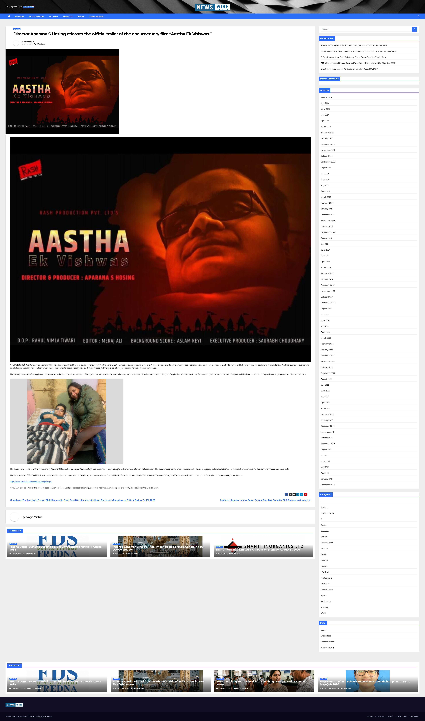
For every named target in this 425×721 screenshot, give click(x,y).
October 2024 (327, 226)
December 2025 (328, 144)
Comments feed (327, 642)
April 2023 (325, 332)
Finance (324, 548)
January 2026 (327, 138)
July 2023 (325, 314)
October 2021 (326, 438)
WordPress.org (327, 647)
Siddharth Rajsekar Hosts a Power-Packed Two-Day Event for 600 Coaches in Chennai (264, 500)
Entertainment (36, 16)
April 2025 (325, 191)
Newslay (37, 716)
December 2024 (328, 215)
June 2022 (325, 391)
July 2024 (325, 244)
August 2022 (326, 379)
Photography (326, 578)
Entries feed (326, 636)
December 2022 (328, 355)
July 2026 (325, 103)
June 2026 (325, 109)
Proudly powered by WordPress (17, 716)
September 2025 (328, 162)
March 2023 (326, 338)
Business (19, 16)
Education (325, 531)
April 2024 (325, 262)
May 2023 (325, 326)
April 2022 (325, 402)
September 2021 (328, 444)
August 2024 (326, 238)
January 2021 (327, 479)
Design (324, 525)
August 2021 (326, 449)
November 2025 (328, 150)
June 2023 (325, 320)
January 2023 (327, 350)
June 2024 (325, 250)
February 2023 (327, 344)
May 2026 (325, 115)
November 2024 (328, 220)
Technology (326, 601)
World (323, 613)
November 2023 (328, 291)
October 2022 (327, 367)
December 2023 (328, 285)
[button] (418, 16)
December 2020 (328, 485)
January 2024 (327, 279)
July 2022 (325, 385)
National (53, 16)
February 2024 (327, 273)
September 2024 (328, 232)
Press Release (96, 16)
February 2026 (327, 132)
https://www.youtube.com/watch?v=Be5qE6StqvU (31, 481)
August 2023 (326, 308)
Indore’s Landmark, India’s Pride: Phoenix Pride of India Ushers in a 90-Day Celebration (158, 548)
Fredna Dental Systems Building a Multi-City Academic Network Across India (55, 548)
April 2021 (325, 473)
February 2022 (327, 414)
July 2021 (325, 455)
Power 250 (325, 584)
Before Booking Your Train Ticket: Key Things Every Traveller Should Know (354, 57)
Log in (323, 630)
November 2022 (328, 361)
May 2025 (325, 185)
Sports (324, 595)
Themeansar (47, 716)
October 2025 (327, 156)
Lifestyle (68, 16)
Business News (327, 513)
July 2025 (325, 173)
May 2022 (325, 397)
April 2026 (325, 121)
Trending (324, 607)
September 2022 (328, 373)
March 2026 (326, 127)
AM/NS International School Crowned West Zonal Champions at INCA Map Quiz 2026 (358, 63)
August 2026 (326, 97)
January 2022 (327, 420)
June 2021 (325, 461)
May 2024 (325, 256)
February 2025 (327, 203)
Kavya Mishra (29, 41)
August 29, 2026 (19, 688)
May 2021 (325, 467)
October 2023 (327, 297)
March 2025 (326, 197)
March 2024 (326, 267)
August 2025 (326, 168)
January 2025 (327, 209)
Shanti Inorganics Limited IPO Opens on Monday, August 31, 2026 (258, 549)
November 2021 (328, 432)
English (324, 537)
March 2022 (326, 408)
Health (81, 16)
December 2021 (327, 426)
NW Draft (325, 572)
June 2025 (325, 179)
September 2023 (328, 303)
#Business (41, 44)
